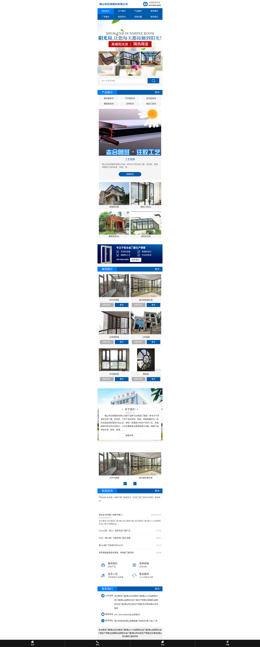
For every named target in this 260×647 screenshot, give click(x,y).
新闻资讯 (122, 17)
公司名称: (109, 596)
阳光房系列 (151, 98)
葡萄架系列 (109, 104)
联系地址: (109, 621)
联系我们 (154, 17)
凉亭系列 (130, 104)
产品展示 (138, 11)
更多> (158, 92)
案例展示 (154, 11)
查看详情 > (130, 435)
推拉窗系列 (109, 98)
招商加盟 (138, 17)
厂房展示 (105, 17)
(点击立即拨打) (127, 614)
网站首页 (105, 11)
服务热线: (109, 614)
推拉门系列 (151, 104)
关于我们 (122, 11)
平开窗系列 (130, 98)
